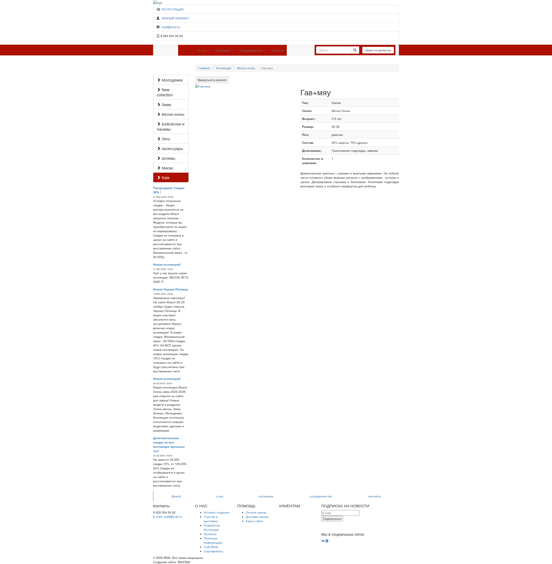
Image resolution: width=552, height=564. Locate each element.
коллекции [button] (223, 50)
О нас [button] (202, 50)
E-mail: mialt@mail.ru (167, 516)
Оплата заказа (256, 512)
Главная (204, 68)
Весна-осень (172, 114)
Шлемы (168, 158)
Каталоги (210, 534)
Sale (165, 177)
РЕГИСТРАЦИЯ (172, 9)
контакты (277, 50)
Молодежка (172, 80)
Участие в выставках (211, 518)
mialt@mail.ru (171, 27)
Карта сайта (254, 521)
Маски (167, 168)
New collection (165, 92)
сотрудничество (321, 496)
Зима (166, 104)
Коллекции (223, 68)
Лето (165, 138)
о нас (219, 496)
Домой (176, 496)
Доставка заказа (257, 516)
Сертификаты (213, 551)
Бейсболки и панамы (170, 126)
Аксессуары (172, 148)
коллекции (266, 496)
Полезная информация (213, 540)
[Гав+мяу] (202, 85)
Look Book (211, 547)
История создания (217, 512)
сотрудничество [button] (250, 50)
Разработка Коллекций (212, 527)
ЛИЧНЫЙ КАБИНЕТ (175, 18)
